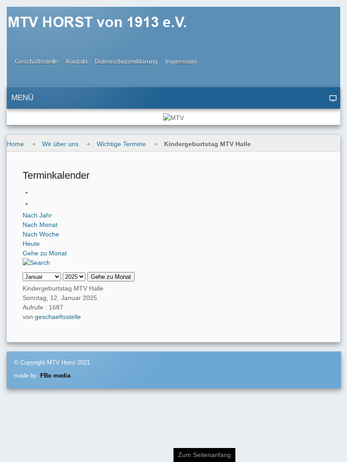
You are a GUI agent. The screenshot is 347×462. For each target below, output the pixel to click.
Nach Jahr (37, 215)
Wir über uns (60, 144)
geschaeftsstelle (58, 316)
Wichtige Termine (121, 144)
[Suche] (36, 262)
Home (15, 144)
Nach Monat (40, 224)
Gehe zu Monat (45, 253)
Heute (31, 243)
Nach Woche (41, 234)
